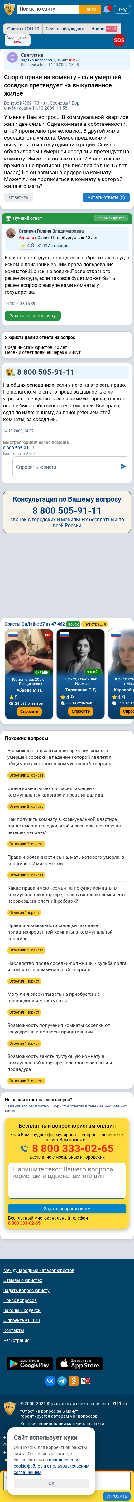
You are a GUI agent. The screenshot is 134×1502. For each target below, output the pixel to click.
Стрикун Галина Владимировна (51, 230)
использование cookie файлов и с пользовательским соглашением (51, 1466)
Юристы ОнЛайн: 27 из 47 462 (34, 623)
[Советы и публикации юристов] (9, 9)
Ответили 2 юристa (26, 775)
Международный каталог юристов (38, 1270)
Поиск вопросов (20, 1300)
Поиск (73, 624)
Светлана (32, 55)
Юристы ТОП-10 (23, 28)
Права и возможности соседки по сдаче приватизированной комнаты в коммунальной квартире (60, 932)
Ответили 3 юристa (26, 1081)
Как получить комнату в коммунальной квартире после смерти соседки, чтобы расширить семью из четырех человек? (64, 826)
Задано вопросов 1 (38, 60)
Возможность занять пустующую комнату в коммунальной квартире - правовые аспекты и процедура (59, 1062)
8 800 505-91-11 (45, 372)
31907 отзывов (48, 245)
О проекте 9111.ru (21, 1320)
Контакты (13, 1330)
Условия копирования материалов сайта (62, 1423)
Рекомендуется (111, 218)
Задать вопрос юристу (33, 315)
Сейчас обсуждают (65, 28)
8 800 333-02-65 (72, 1148)
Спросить (29, 711)
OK (52, 1483)
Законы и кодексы (22, 1310)
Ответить (18, 197)
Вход (122, 9)
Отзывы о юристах (22, 1280)
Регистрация (94, 624)
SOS (119, 40)
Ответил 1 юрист (24, 913)
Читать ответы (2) (106, 197)
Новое (103, 28)
